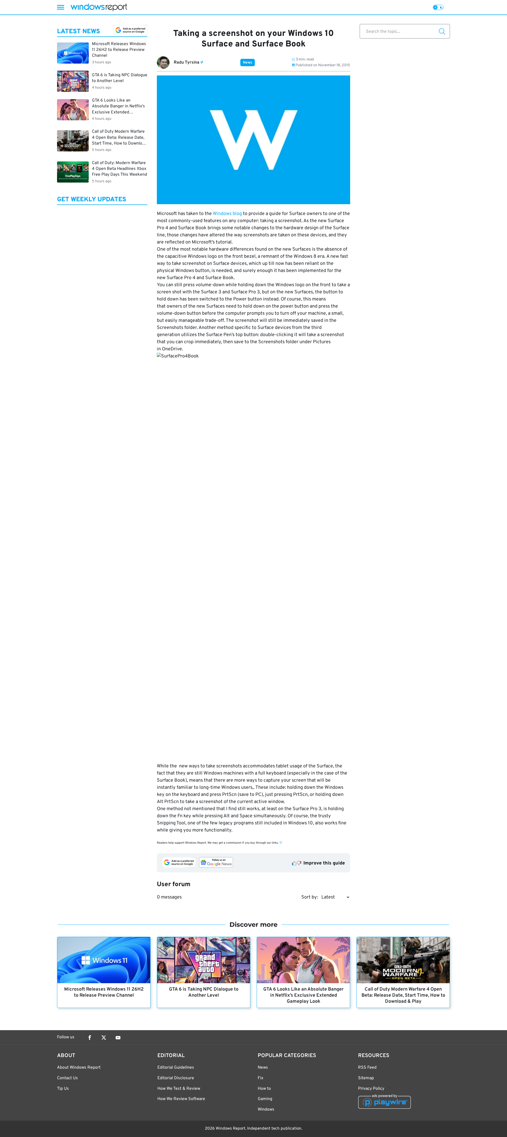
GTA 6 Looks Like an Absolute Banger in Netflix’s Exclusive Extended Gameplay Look (303, 995)
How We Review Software (181, 1099)
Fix (260, 1078)
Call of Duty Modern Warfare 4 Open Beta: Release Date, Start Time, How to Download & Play (403, 995)
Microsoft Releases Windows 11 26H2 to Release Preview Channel (104, 992)
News (247, 62)
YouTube (118, 1037)
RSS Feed (367, 1067)
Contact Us (67, 1078)
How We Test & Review (178, 1088)
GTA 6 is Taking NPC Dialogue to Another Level (203, 992)
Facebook (89, 1037)
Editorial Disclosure (175, 1078)
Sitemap (366, 1078)
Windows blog (228, 214)
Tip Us (63, 1088)
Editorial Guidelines (175, 1067)
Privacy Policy (371, 1088)
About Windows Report (79, 1067)
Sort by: (309, 897)
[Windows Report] (99, 7)
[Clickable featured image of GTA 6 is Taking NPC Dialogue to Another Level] (203, 960)
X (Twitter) (103, 1037)
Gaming (265, 1099)
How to (264, 1088)
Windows (266, 1109)
